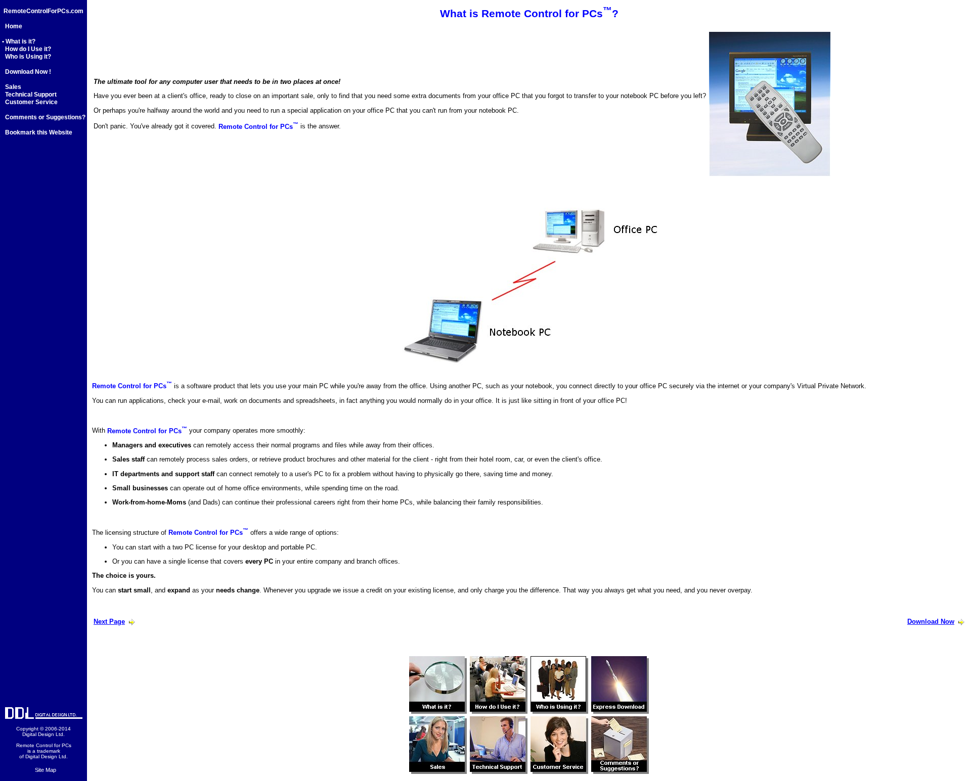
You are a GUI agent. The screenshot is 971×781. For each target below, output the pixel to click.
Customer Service (30, 102)
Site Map (45, 770)
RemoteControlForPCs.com (43, 11)
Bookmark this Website (37, 132)
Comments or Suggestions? (44, 117)
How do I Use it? (26, 49)
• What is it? (18, 41)
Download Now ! (26, 71)
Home (12, 26)
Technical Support (29, 94)
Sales (11, 86)
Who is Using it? (26, 56)
